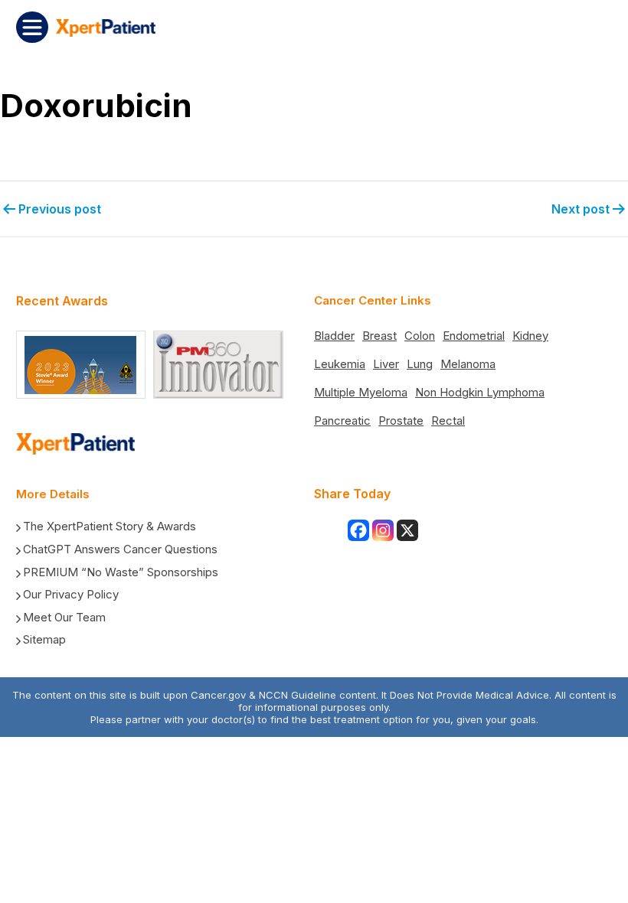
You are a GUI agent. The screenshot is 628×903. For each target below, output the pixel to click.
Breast (379, 335)
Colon (419, 335)
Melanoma (468, 364)
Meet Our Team (64, 617)
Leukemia (339, 364)
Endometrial (474, 335)
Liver (386, 364)
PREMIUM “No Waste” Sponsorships (120, 572)
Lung (420, 364)
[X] (407, 530)
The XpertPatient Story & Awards (109, 526)
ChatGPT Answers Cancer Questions (120, 549)
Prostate (401, 420)
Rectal (448, 420)
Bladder (334, 335)
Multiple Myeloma (360, 392)
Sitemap (44, 639)
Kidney (530, 335)
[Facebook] (358, 530)
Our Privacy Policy (71, 594)
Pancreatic (342, 420)
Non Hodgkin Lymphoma (480, 392)
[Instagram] (383, 530)
